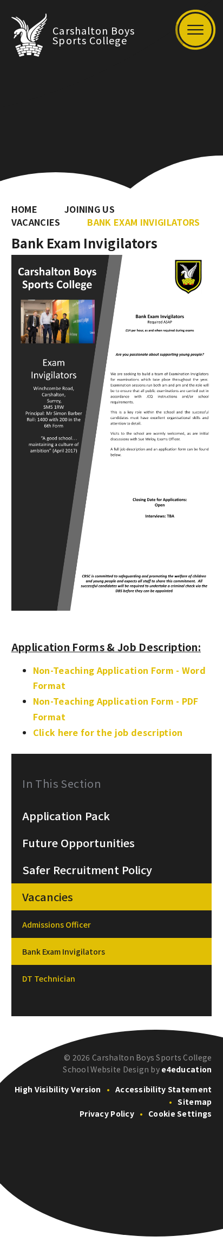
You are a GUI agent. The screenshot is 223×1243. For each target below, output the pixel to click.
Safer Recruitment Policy (87, 869)
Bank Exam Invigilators (143, 221)
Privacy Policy (107, 1113)
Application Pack (66, 815)
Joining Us (89, 208)
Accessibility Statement (163, 1089)
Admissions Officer (56, 924)
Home (24, 208)
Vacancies (36, 221)
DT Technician (48, 978)
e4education (186, 1069)
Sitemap (195, 1101)
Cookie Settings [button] (180, 1113)
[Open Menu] (195, 29)
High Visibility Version (58, 1089)
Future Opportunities (78, 842)
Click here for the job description (108, 732)
